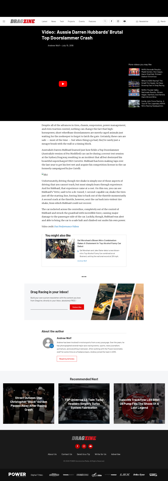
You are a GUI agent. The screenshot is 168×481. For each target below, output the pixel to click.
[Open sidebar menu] (3, 21)
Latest (44, 21)
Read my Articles (66, 359)
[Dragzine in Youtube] (90, 446)
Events (82, 21)
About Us (52, 454)
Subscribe (76, 307)
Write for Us (100, 454)
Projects (71, 21)
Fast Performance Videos (66, 226)
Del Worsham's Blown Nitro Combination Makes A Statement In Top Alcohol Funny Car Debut (99, 243)
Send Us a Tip (83, 454)
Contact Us (66, 454)
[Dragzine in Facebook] (77, 446)
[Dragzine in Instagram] (84, 446)
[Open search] (105, 21)
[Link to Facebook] (111, 21)
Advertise (115, 454)
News (53, 21)
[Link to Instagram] (118, 21)
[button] (63, 84)
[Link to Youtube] (124, 21)
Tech (62, 21)
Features (92, 21)
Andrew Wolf (82, 261)
